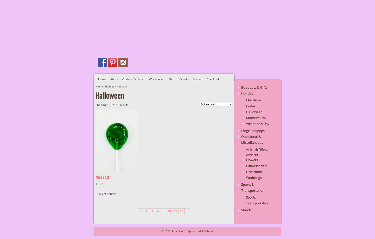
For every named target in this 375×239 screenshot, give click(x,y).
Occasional (254, 171)
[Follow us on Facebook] (102, 62)
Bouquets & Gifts (254, 87)
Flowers (252, 160)
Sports (251, 197)
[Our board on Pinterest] (112, 62)
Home (99, 86)
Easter (250, 106)
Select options (107, 194)
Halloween (254, 112)
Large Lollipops (253, 130)
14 (169, 211)
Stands (246, 210)
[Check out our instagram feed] (123, 62)
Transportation (257, 203)
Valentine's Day (257, 123)
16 (181, 211)
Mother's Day (256, 118)
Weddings (254, 177)
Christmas (254, 100)
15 (175, 211)
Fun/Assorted (256, 166)
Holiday (109, 86)
